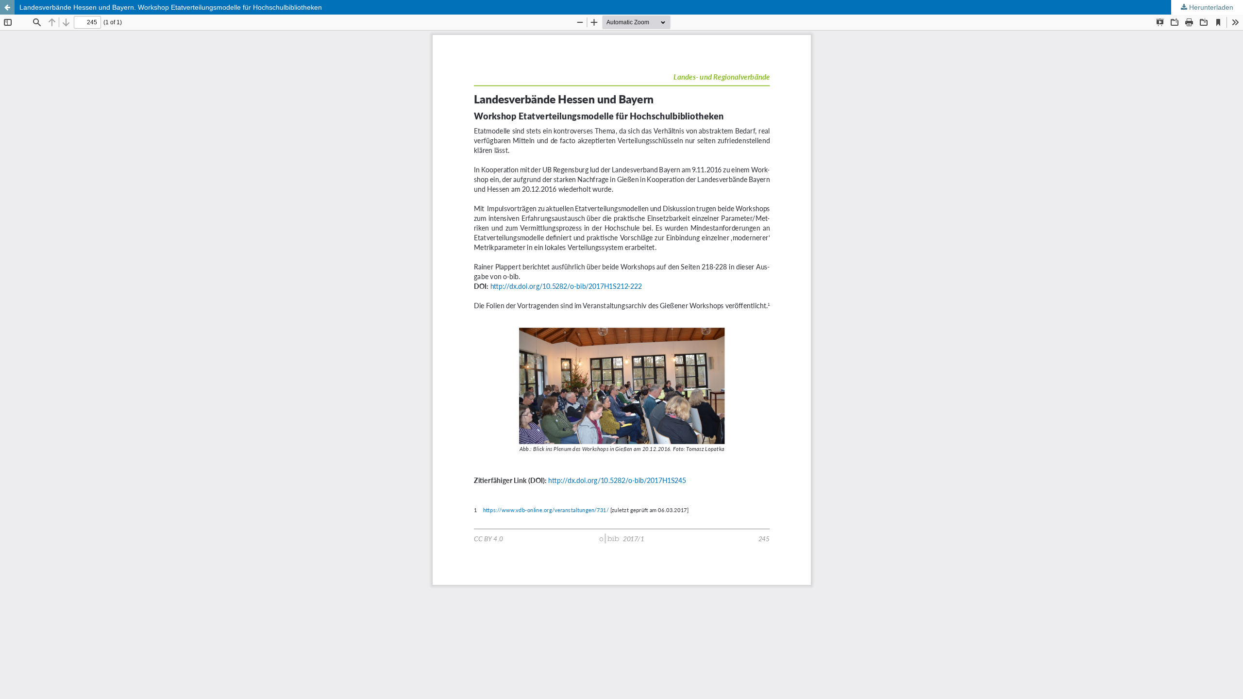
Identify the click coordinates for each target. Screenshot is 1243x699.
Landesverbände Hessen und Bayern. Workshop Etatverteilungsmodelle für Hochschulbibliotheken (170, 7)
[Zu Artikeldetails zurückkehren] (7, 7)
